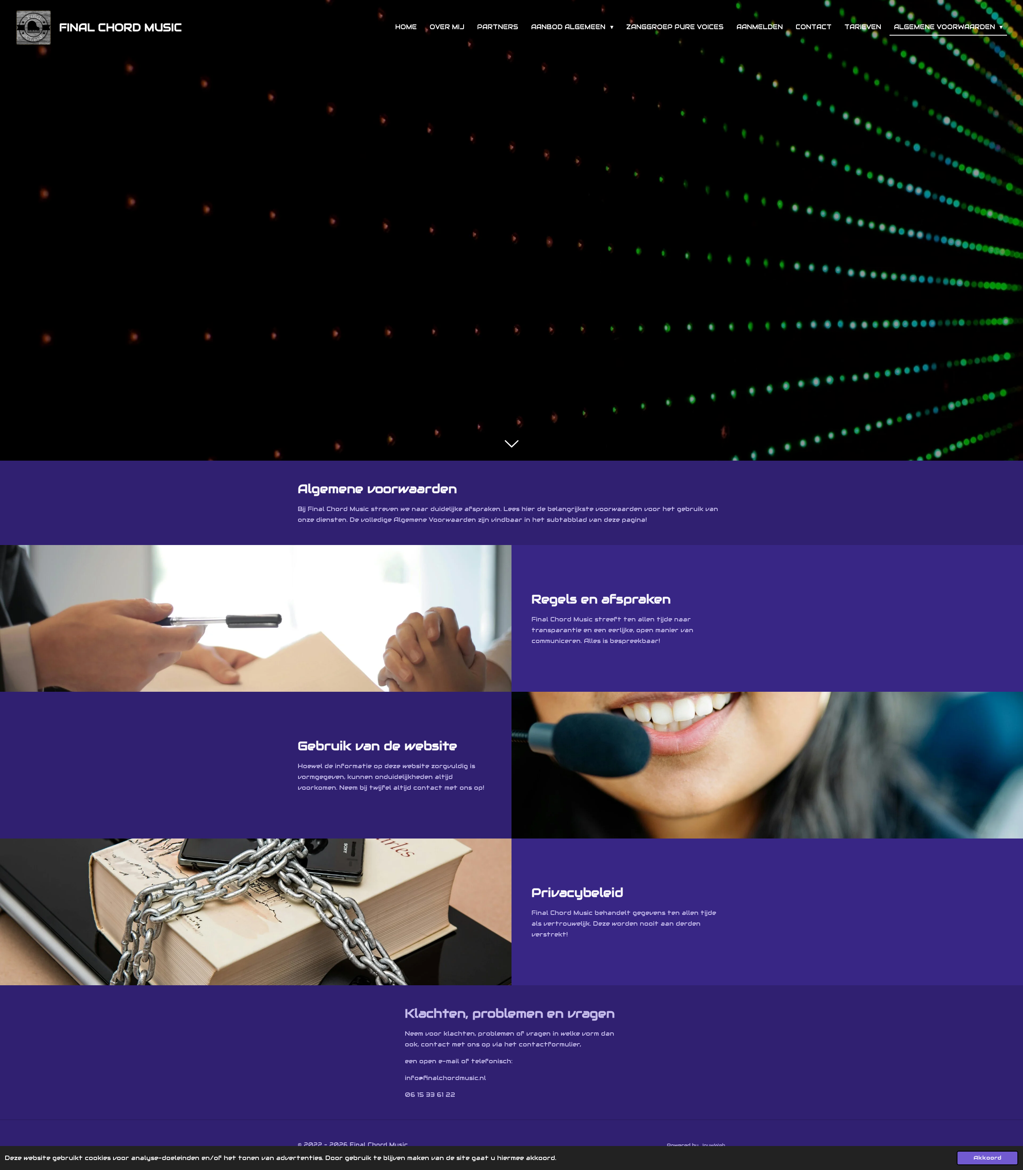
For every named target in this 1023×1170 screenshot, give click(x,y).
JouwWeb (712, 1145)
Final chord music (120, 27)
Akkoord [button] (987, 1157)
